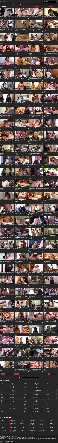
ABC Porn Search (33, 430)
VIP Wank (29, 4)
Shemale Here (52, 426)
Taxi (47, 397)
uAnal (44, 323)
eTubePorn (13, 420)
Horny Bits (12, 431)
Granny (25, 390)
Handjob (25, 394)
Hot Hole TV (32, 421)
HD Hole (3, 427)
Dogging (13, 398)
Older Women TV (33, 420)
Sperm (48, 387)
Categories (20, 4)
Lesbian (25, 408)
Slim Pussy (41, 427)
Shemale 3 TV (23, 420)
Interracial (25, 401)
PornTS (41, 431)
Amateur (2, 386)
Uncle (47, 405)
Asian (1, 391)
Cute (13, 394)
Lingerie (25, 411)
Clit (12, 383)
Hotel (24, 397)
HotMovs (45, 311)
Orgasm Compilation (38, 390)
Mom (36, 386)
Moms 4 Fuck (52, 424)
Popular (37, 6)
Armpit (2, 390)
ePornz (3, 423)
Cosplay (13, 386)
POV (36, 398)
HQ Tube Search (13, 427)
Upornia (30, 18)
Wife (47, 412)
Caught (2, 411)
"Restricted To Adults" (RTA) (9, 440)
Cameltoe (2, 407)
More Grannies (13, 430)
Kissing (25, 405)
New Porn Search (4, 421)
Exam (13, 405)
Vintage (48, 408)
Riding (36, 407)
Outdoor (36, 391)
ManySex (16, 67)
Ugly (47, 404)
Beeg (29, 43)
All (50, 6)
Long (55, 6)
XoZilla (15, 55)
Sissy (47, 383)
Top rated (15, 4)
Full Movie (13, 414)
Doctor (13, 397)
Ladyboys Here (42, 430)
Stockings (48, 393)
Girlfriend (25, 387)
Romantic (36, 408)
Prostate (36, 401)
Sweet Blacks (23, 431)
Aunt (1, 393)
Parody (36, 393)
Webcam (48, 411)
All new (5, 4)
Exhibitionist (14, 407)
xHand (44, 202)
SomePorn (16, 43)
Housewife (25, 398)
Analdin (30, 67)
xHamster (30, 143)
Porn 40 (3, 431)
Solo (47, 386)
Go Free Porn (32, 427)
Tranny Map (3, 424)
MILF (36, 384)
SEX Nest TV (13, 423)
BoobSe (45, 177)
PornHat (45, 30)
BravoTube (45, 250)
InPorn (1, 117)
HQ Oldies (22, 426)
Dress (13, 400)
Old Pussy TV (23, 421)
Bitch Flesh (51, 421)
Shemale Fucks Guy (38, 414)
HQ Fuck (3, 1)
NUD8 (22, 424)
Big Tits (2, 400)
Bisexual (2, 401)
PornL (15, 92)
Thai (47, 401)
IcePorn (1, 54)
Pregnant (36, 400)
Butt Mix (40, 4)
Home (1, 4)
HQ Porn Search (13, 421)
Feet (13, 411)
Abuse (14, 441)
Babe (1, 394)
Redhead (36, 405)
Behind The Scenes (3, 398)
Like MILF (12, 426)
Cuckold (13, 393)
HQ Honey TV (23, 423)
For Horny (51, 423)
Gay (24, 384)
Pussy (36, 404)
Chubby (2, 414)
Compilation (14, 384)
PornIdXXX (1, 43)
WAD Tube (51, 430)
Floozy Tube (42, 424)
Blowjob (2, 404)
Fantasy (13, 408)
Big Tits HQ (41, 423)
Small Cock (48, 384)
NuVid (1, 370)
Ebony (13, 401)
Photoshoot (37, 394)
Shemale (36, 411)
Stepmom (48, 391)
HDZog (44, 18)
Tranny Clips (45, 4)
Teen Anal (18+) (49, 400)
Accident (2, 383)
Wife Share (48, 414)
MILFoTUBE (42, 420)
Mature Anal (37, 383)
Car (1, 408)
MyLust (16, 18)
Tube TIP (3, 420)
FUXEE (41, 421)
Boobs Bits (22, 427)
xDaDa (31, 431)
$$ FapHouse (2, 19)
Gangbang (25, 383)
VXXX (29, 105)
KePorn (16, 116)
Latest (41, 6)
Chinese (2, 412)
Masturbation (26, 414)
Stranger (48, 394)
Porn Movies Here (33, 424)
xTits (15, 178)
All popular (10, 4)
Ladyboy (25, 407)
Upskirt (48, 407)
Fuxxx (15, 311)
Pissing (36, 397)
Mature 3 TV (32, 423)
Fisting (13, 412)
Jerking (25, 404)
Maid (24, 412)
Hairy (24, 393)
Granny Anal (25, 391)
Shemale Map (52, 427)
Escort (13, 404)
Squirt (47, 390)
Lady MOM (32, 426)
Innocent (25, 400)
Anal (1, 387)
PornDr (1, 92)
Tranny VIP (22, 430)
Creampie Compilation (15, 391)
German (25, 386)
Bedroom (2, 397)
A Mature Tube (35, 4)
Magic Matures (52, 431)
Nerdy (36, 387)
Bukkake (2, 405)
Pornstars (25, 4)
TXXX (29, 202)
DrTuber (1, 67)
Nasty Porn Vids (4, 426)
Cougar (13, 387)
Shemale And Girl (37, 412)
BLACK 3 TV (51, 420)
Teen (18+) (48, 398)
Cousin (13, 390)
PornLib (30, 358)
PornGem (45, 117)
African (2, 384)
